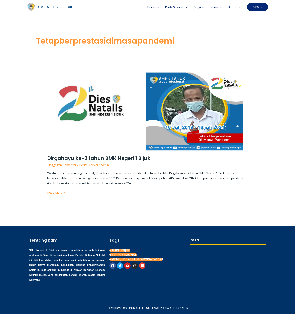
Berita (232, 7)
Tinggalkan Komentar (61, 165)
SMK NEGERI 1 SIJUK (55, 6)
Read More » (56, 192)
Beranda (153, 7)
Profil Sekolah (174, 7)
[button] (185, 7)
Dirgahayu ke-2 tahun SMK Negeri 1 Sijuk (98, 158)
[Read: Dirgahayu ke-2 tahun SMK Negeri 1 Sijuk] (147, 111)
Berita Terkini (88, 165)
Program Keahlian (205, 7)
